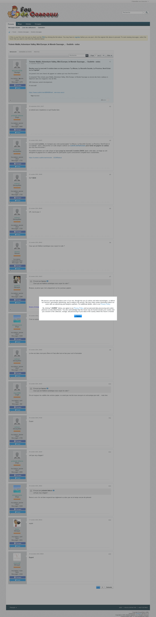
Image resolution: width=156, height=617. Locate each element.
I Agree (78, 316)
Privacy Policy (105, 304)
